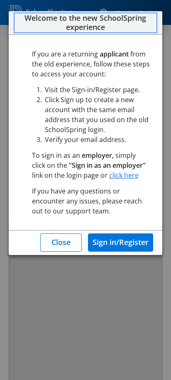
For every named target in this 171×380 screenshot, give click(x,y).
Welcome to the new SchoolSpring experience (85, 23)
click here (124, 175)
